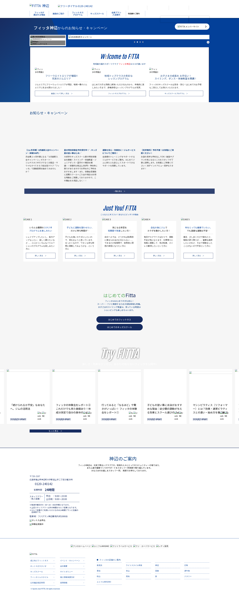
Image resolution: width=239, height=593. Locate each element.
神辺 (45, 5)
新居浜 (99, 565)
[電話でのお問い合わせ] (179, 8)
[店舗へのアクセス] (158, 8)
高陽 (157, 571)
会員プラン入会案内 (116, 13)
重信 (98, 571)
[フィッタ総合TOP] (137, 8)
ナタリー (188, 576)
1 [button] (134, 42)
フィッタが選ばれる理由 (39, 13)
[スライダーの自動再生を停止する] (208, 42)
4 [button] (142, 42)
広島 (186, 565)
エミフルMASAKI (104, 582)
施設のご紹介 (58, 13)
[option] (139, 37)
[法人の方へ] (117, 8)
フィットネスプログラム (78, 13)
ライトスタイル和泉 (134, 565)
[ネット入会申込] (174, 19)
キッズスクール (97, 13)
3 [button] (140, 42)
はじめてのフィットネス (119, 319)
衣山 (128, 571)
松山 (98, 576)
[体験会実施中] (199, 19)
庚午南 (187, 571)
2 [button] (137, 42)
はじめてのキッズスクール (119, 327)
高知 (128, 576)
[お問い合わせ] (198, 8)
